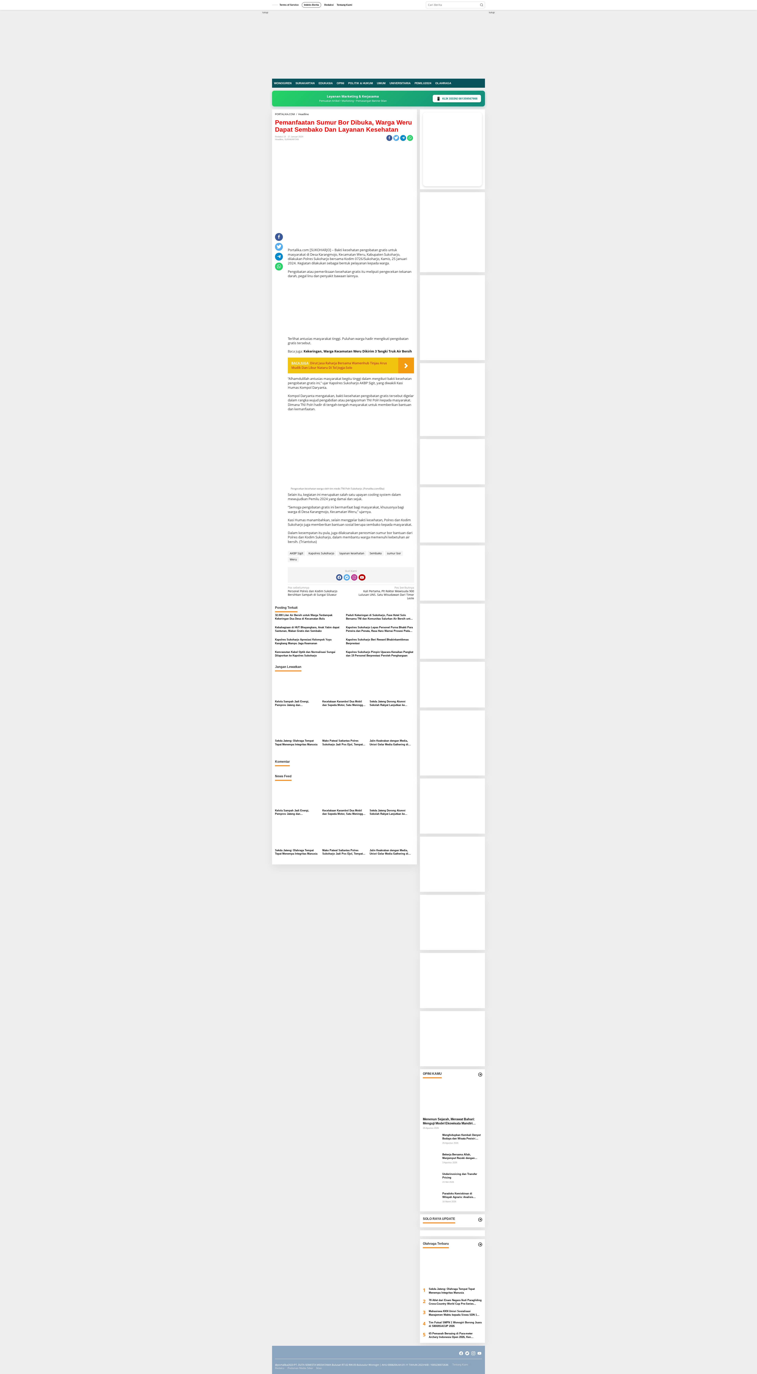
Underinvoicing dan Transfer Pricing (459, 1176)
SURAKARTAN (291, 139)
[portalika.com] (378, 44)
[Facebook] (339, 577)
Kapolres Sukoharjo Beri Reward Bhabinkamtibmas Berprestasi (377, 641)
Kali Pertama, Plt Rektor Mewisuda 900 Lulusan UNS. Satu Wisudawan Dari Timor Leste (386, 593)
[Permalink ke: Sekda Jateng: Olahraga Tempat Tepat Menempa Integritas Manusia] (297, 724)
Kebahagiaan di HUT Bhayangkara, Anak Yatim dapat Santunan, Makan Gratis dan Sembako (307, 629)
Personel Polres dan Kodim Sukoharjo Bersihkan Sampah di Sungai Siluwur (312, 591)
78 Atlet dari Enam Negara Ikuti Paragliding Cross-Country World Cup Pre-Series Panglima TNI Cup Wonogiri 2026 (455, 1302)
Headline (279, 139)
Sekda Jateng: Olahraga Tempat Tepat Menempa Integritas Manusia (296, 742)
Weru (293, 559)
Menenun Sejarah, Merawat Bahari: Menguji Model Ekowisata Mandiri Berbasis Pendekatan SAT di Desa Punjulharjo (449, 1122)
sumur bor (394, 553)
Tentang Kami (460, 1364)
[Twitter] (347, 577)
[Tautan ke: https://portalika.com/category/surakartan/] (480, 1219)
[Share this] (389, 138)
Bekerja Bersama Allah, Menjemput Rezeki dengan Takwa (458, 1156)
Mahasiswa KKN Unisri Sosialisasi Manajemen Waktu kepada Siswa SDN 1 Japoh (453, 1313)
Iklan (319, 1368)
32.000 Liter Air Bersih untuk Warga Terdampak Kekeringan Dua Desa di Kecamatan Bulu (303, 617)
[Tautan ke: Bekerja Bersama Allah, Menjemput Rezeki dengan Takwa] (431, 1161)
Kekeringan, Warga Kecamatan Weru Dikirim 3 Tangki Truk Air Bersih (358, 351)
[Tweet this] (396, 138)
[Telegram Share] (403, 138)
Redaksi (279, 1368)
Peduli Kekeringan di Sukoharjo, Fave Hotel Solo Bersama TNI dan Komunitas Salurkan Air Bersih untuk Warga (379, 617)
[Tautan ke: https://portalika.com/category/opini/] (480, 1074)
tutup (265, 12)
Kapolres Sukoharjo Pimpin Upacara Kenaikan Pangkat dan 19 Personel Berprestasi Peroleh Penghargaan (379, 654)
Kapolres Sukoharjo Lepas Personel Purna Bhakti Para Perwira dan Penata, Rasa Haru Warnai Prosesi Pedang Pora (379, 629)
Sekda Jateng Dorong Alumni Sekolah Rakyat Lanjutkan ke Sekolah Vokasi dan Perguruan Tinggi (388, 703)
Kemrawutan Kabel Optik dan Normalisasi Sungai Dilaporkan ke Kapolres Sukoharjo (305, 654)
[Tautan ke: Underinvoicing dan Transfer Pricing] (431, 1180)
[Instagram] (354, 577)
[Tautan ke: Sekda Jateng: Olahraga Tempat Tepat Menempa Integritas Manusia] (452, 1266)
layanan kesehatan (351, 553)
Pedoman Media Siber (300, 1368)
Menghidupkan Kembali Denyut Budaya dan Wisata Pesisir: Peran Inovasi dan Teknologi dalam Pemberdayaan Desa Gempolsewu (461, 1137)
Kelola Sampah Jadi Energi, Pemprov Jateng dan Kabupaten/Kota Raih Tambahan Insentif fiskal (294, 703)
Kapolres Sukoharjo (321, 553)
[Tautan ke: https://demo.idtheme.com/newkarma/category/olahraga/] (480, 1244)
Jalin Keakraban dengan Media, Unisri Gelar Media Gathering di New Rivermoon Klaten (389, 742)
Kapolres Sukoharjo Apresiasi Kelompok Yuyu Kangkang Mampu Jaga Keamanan (303, 641)
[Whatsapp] (410, 138)
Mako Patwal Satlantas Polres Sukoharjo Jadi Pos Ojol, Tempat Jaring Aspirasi (342, 742)
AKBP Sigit (296, 553)
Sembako (376, 553)
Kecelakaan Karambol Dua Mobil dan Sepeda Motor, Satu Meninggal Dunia (343, 703)
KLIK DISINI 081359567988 (456, 98)
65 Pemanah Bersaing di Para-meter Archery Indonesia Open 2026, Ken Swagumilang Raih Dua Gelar (451, 1335)
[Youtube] (362, 577)
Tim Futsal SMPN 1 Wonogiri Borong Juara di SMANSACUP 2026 (455, 1324)
